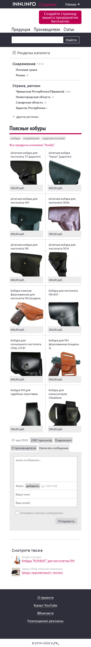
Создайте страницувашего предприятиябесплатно (60, 17)
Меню (70, 4)
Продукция (22, 29)
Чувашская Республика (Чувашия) (43, 91)
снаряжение (31, 138)
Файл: (20, 486)
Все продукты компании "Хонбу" (32, 145)
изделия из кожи (54, 138)
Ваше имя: (23, 494)
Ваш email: (23, 503)
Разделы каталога (33, 52)
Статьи (70, 29)
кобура (15, 138)
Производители (48, 29)
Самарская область (31, 102)
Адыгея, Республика (32, 108)
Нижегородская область (35, 97)
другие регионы (27, 116)
